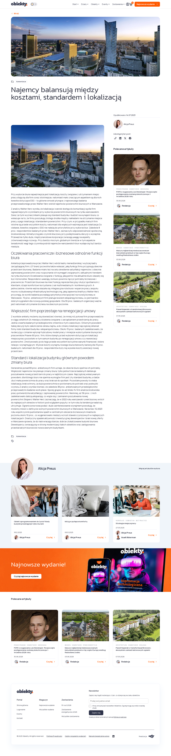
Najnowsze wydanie (47, 705)
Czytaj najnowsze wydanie (26, 576)
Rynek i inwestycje (142, 248)
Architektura (121, 307)
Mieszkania (144, 189)
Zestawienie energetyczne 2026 (69, 710)
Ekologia (143, 307)
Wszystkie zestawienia (70, 716)
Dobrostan (130, 521)
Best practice (141, 521)
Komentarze (21, 81)
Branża (119, 248)
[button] (75, 4)
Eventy (19, 714)
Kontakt (20, 718)
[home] (19, 4)
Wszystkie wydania (46, 709)
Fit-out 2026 (66, 705)
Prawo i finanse (122, 189)
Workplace (120, 521)
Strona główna (22, 705)
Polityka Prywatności (54, 736)
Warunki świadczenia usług (99, 736)
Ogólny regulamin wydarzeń (75, 736)
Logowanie (21, 709)
